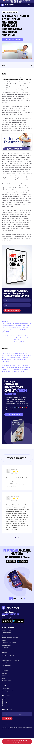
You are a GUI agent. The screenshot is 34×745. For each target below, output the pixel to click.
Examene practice (6, 665)
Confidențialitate (17, 727)
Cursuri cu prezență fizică (8, 691)
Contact (4, 675)
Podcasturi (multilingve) (8, 655)
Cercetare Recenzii (7, 632)
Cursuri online (5, 688)
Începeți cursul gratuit (12, 310)
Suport (3, 678)
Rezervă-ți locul (24, 1)
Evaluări (4, 640)
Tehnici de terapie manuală (9, 642)
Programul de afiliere (7, 680)
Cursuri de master (6, 630)
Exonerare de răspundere (7, 727)
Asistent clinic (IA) (6, 645)
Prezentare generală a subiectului (10, 660)
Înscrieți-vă (7, 718)
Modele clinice (5, 647)
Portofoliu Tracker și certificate (10, 637)
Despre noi (4, 673)
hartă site (10, 728)
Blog (3, 635)
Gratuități (4, 663)
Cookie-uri (24, 727)
